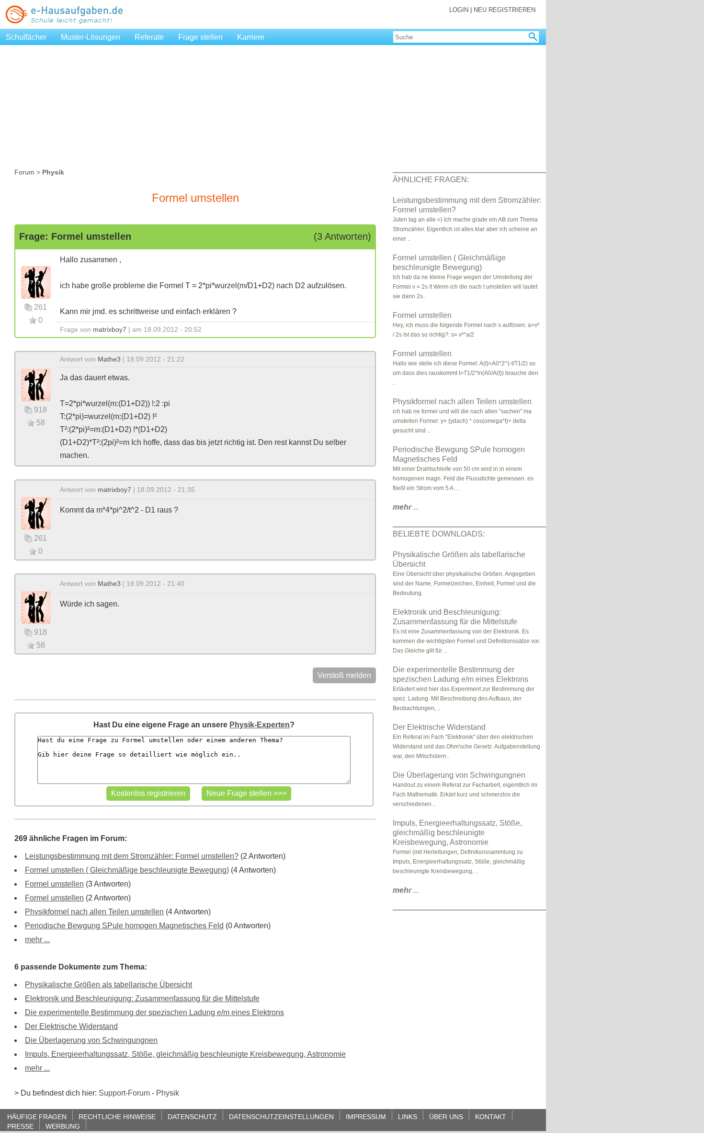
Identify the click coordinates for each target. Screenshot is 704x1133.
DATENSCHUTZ (192, 1116)
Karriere (250, 37)
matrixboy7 (109, 329)
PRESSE (20, 1126)
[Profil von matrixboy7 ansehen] (36, 282)
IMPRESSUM (366, 1116)
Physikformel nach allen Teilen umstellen (94, 912)
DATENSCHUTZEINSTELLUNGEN (281, 1116)
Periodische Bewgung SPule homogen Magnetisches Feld (124, 926)
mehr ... (37, 939)
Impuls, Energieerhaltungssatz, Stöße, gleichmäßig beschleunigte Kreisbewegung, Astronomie (185, 1054)
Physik (167, 1093)
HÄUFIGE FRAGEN (37, 1116)
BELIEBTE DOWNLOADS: (439, 534)
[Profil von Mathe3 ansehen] (36, 384)
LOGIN (458, 9)
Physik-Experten (259, 725)
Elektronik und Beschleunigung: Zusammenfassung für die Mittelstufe (142, 998)
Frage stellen (200, 37)
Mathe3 (109, 359)
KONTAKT (490, 1116)
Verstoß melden (344, 675)
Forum (24, 172)
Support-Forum (124, 1093)
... (406, 507)
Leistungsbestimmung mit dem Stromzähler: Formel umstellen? (131, 856)
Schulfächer (26, 37)
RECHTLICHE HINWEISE (117, 1116)
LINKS (407, 1116)
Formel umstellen (54, 884)
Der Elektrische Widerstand (71, 1026)
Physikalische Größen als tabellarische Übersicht (108, 985)
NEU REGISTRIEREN (504, 9)
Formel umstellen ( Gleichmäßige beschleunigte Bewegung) (127, 870)
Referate (149, 37)
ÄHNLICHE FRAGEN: (431, 179)
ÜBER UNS (446, 1116)
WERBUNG (62, 1126)
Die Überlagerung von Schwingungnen (91, 1040)
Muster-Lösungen (90, 37)
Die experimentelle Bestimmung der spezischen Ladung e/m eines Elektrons (154, 1012)
